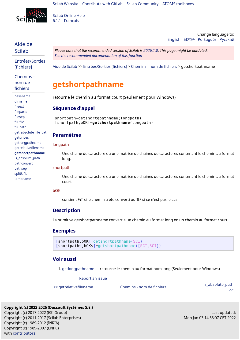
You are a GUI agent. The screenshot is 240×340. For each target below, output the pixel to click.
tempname (23, 178)
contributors (24, 333)
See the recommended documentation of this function (98, 55)
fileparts (21, 111)
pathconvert (24, 163)
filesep (20, 117)
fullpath (20, 127)
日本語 (189, 39)
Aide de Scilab (23, 47)
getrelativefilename (30, 147)
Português (207, 39)
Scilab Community (142, 3)
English (174, 39)
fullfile (19, 122)
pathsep (21, 168)
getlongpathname (28, 142)
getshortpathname (30, 153)
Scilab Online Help (69, 15)
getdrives (22, 137)
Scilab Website (65, 3)
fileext (19, 106)
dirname (21, 101)
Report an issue (93, 278)
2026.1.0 (150, 50)
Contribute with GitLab (102, 3)
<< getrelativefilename (73, 287)
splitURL (21, 173)
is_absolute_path (27, 158)
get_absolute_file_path (31, 132)
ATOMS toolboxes (178, 3)
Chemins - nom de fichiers (25, 82)
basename (22, 96)
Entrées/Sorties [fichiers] (30, 64)
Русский (227, 39)
